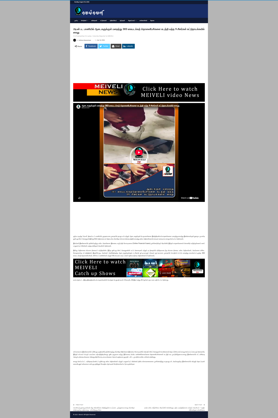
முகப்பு (76, 20)
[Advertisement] (139, 67)
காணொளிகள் (143, 20)
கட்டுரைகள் (103, 20)
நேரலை (152, 20)
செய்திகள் (84, 20)
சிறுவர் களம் (131, 20)
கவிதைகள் (94, 20)
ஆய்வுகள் (122, 20)
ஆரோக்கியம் (113, 20)
